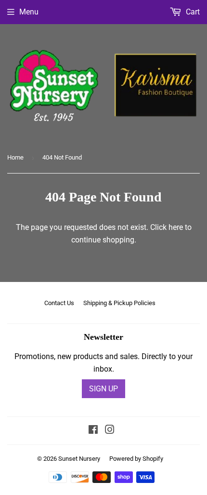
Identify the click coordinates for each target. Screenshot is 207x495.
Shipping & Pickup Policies (119, 303)
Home (15, 157)
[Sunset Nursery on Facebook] (93, 430)
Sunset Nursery (79, 458)
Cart (192, 11)
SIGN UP (103, 388)
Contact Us (59, 303)
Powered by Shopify (136, 458)
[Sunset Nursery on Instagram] (110, 430)
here (175, 227)
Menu (29, 11)
